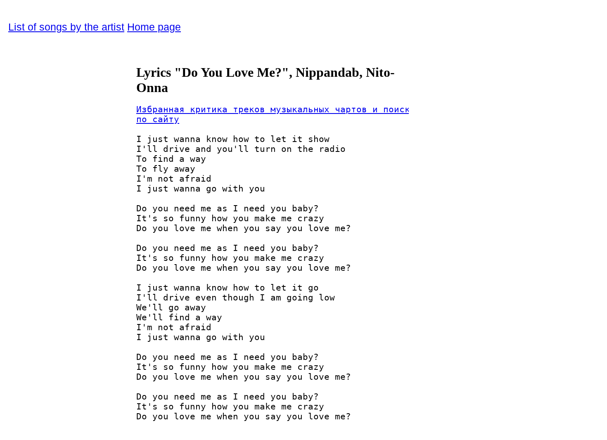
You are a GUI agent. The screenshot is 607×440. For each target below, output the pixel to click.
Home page (154, 27)
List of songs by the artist (66, 27)
